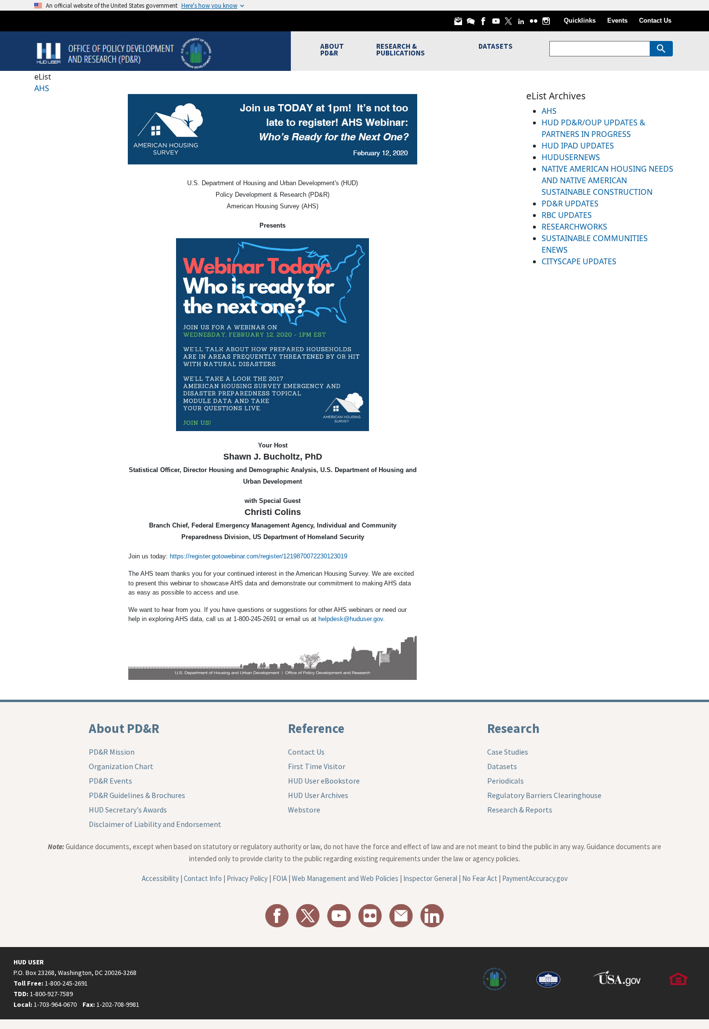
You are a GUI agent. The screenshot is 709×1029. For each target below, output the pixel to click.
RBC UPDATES (567, 215)
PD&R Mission (112, 752)
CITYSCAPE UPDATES (579, 261)
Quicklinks (580, 20)
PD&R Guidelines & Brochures (137, 795)
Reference (316, 728)
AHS (41, 88)
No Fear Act (479, 878)
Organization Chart (121, 766)
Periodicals (505, 780)
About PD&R (124, 728)
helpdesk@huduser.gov (350, 619)
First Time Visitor (316, 766)
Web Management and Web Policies (345, 878)
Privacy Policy (247, 878)
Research (513, 728)
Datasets (502, 766)
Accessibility (160, 878)
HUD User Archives (318, 795)
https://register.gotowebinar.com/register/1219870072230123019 (258, 556)
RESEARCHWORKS (574, 226)
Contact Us (655, 20)
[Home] (125, 52)
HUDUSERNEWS (571, 157)
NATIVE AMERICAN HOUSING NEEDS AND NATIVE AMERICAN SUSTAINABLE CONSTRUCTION (607, 180)
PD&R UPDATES (570, 203)
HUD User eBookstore (324, 780)
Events (617, 20)
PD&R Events (110, 780)
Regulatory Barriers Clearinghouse (544, 795)
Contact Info (203, 878)
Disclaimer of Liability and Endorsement (155, 824)
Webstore (304, 809)
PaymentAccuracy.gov (535, 878)
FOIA (280, 878)
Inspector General (430, 878)
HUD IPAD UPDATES (578, 145)
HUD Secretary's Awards (128, 809)
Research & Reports (519, 809)
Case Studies (507, 752)
